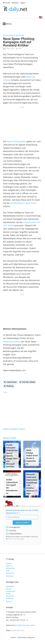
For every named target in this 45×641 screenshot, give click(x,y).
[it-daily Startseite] (19, 9)
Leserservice (10, 591)
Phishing (9, 386)
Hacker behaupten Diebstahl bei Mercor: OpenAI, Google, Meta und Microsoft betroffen (12, 456)
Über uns (9, 566)
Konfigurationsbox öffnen (25, 625)
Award (8, 594)
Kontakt (9, 564)
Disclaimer (10, 576)
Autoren (9, 601)
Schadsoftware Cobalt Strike (23, 203)
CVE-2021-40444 (28, 382)
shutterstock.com (17, 630)
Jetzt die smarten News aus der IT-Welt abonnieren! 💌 (22, 511)
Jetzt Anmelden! (23, 522)
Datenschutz (10, 568)
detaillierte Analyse (12, 341)
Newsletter (10, 596)
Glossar (9, 589)
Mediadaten (10, 586)
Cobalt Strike (11, 382)
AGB (7, 571)
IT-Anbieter (10, 598)
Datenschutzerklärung (15, 539)
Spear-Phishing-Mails (16, 141)
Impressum (10, 573)
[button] (7, 24)
